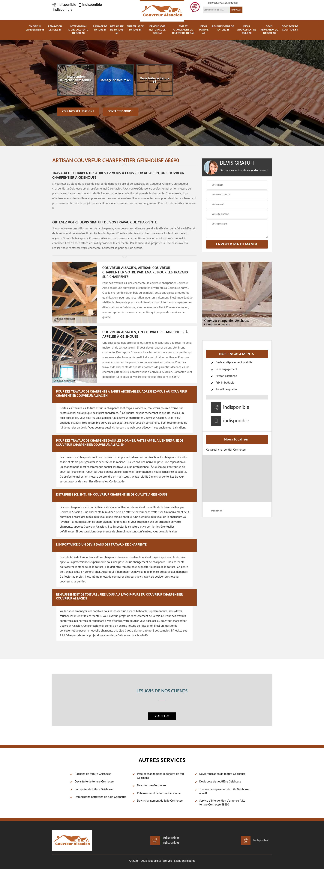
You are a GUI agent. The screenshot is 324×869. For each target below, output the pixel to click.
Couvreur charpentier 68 (35, 28)
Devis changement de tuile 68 (246, 30)
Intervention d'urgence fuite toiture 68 (78, 30)
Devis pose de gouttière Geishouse (220, 781)
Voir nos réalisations (78, 111)
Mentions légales (184, 860)
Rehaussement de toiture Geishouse (159, 793)
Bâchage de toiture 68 (100, 28)
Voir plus (162, 716)
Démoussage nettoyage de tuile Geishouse (100, 797)
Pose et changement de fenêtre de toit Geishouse (160, 776)
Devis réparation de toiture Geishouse (222, 774)
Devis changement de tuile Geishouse (160, 800)
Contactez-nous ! (121, 111)
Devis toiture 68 (203, 30)
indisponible (66, 5)
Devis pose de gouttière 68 (290, 28)
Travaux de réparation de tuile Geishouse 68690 (224, 791)
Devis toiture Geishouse (151, 785)
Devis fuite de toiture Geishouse (94, 781)
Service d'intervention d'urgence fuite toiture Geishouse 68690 (222, 802)
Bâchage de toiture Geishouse (93, 774)
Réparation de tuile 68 (55, 28)
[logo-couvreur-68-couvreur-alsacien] (162, 11)
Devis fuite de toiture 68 (117, 30)
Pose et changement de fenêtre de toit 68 (183, 30)
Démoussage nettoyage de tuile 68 (157, 30)
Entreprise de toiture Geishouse (94, 789)
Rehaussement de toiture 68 (223, 28)
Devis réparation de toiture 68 (269, 30)
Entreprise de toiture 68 (135, 28)
